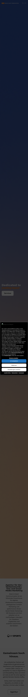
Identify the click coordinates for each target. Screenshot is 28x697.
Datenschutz (15, 372)
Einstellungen (7, 355)
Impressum (21, 372)
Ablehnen (14, 365)
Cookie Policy (7, 372)
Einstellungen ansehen (14, 369)
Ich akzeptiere (14, 361)
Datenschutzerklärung (16, 352)
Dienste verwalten (13, 358)
